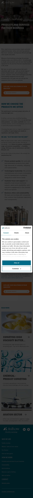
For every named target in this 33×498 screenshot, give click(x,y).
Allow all (16, 263)
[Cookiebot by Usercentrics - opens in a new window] (23, 228)
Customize (15, 268)
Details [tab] (16, 233)
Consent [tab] (6, 233)
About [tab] (27, 233)
